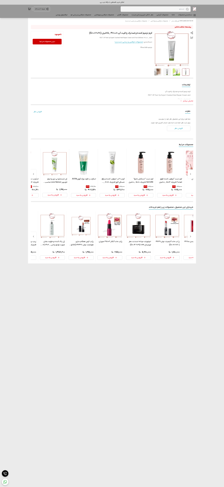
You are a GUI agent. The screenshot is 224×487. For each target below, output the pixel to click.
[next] (33, 174)
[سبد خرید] (29, 9)
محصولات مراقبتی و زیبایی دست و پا (136, 21)
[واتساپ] (5, 482)
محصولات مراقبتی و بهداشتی (159, 21)
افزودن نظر (38, 112)
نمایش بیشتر (188, 101)
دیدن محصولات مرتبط (47, 41)
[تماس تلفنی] (5, 473)
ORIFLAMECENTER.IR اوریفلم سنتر (182, 21)
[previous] (190, 174)
